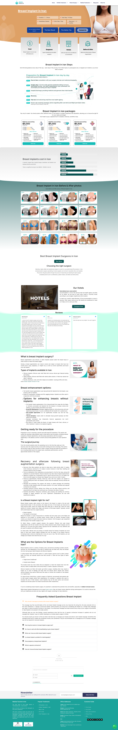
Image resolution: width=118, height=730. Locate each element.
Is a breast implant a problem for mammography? (38, 637)
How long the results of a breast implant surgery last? (39, 625)
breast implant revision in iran (32, 381)
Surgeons (49, 49)
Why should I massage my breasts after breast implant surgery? (41, 601)
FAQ (87, 716)
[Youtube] (90, 720)
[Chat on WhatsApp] (115, 727)
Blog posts (95, 2)
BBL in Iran (42, 709)
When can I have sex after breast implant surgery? (38, 633)
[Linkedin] (93, 720)
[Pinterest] (97, 720)
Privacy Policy (89, 713)
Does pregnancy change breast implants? (36, 641)
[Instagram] (95, 720)
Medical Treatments (85, 2)
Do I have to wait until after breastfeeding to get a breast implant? (42, 629)
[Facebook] (88, 720)
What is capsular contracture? (33, 645)
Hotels (69, 50)
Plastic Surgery (73, 2)
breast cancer (49, 589)
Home (53, 2)
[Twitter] (99, 720)
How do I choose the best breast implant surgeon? (38, 649)
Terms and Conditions (91, 711)
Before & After (88, 49)
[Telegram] (102, 720)
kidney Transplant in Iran (45, 707)
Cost (29, 49)
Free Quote (88, 707)
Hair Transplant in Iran (44, 713)
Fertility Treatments (61, 2)
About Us (102, 2)
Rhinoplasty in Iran (43, 705)
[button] (59, 601)
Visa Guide (88, 709)
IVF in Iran (41, 711)
